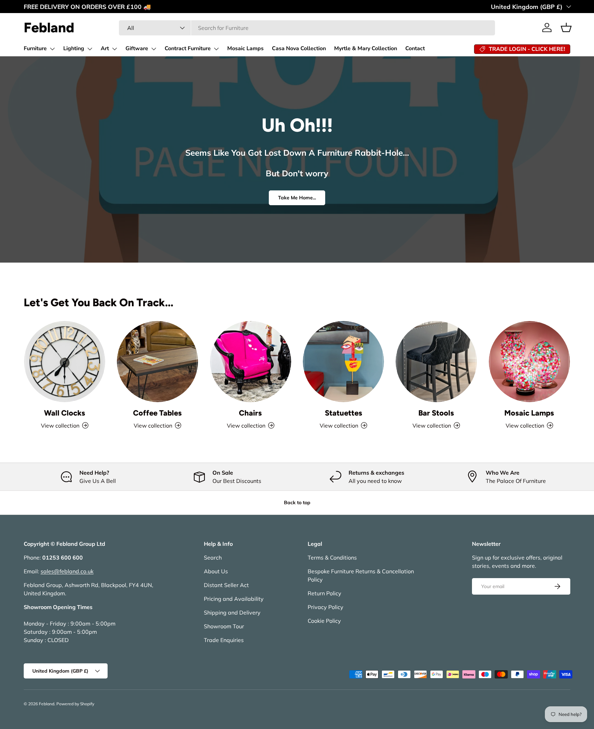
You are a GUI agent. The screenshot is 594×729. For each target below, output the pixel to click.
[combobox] (307, 27)
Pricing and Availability (234, 598)
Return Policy (324, 593)
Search (213, 557)
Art (105, 48)
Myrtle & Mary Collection (365, 48)
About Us (216, 571)
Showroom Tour (224, 626)
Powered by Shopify (75, 703)
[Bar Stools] (436, 361)
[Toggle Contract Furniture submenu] (216, 49)
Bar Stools (436, 413)
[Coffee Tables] (157, 361)
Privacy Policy (325, 607)
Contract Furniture (188, 48)
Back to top (297, 502)
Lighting (73, 48)
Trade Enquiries (224, 640)
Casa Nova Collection (299, 48)
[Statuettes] (343, 361)
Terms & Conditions (332, 557)
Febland (46, 703)
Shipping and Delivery (232, 612)
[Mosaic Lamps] (529, 361)
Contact (415, 48)
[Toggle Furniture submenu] (52, 49)
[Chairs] (250, 361)
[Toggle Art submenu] (114, 49)
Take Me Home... (297, 198)
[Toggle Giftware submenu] (154, 49)
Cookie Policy (324, 620)
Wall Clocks (64, 413)
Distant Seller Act (226, 585)
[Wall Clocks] (64, 361)
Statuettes (343, 413)
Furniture (35, 48)
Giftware (136, 48)
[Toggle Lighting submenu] (90, 49)
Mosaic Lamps (245, 48)
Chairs (250, 413)
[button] (566, 27)
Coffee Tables (157, 413)
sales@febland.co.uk (67, 571)
